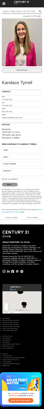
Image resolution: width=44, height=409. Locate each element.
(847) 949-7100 (7, 112)
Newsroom (6, 365)
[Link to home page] (22, 3)
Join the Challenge (20, 400)
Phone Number (9, 164)
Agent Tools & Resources (10, 359)
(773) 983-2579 (7, 99)
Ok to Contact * (12, 179)
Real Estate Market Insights (11, 363)
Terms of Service (14, 212)
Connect (5, 353)
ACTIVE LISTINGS (11, 217)
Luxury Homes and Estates (11, 344)
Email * (6, 157)
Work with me (22, 70)
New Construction (8, 346)
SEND (9, 184)
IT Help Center (6, 361)
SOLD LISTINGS (32, 217)
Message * (7, 171)
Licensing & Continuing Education (13, 357)
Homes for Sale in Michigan (11, 326)
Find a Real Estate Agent (10, 330)
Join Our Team (7, 355)
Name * (6, 150)
